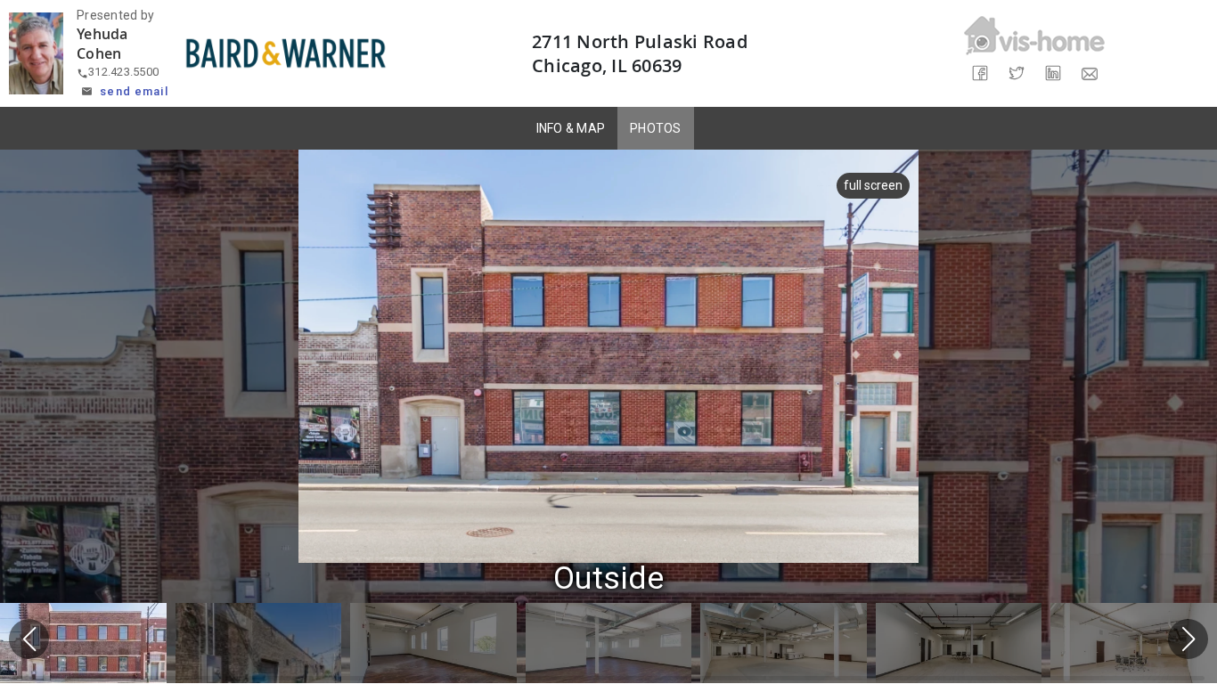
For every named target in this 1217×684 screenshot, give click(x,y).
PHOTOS (656, 128)
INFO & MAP (571, 128)
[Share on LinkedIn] (1052, 73)
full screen (873, 185)
